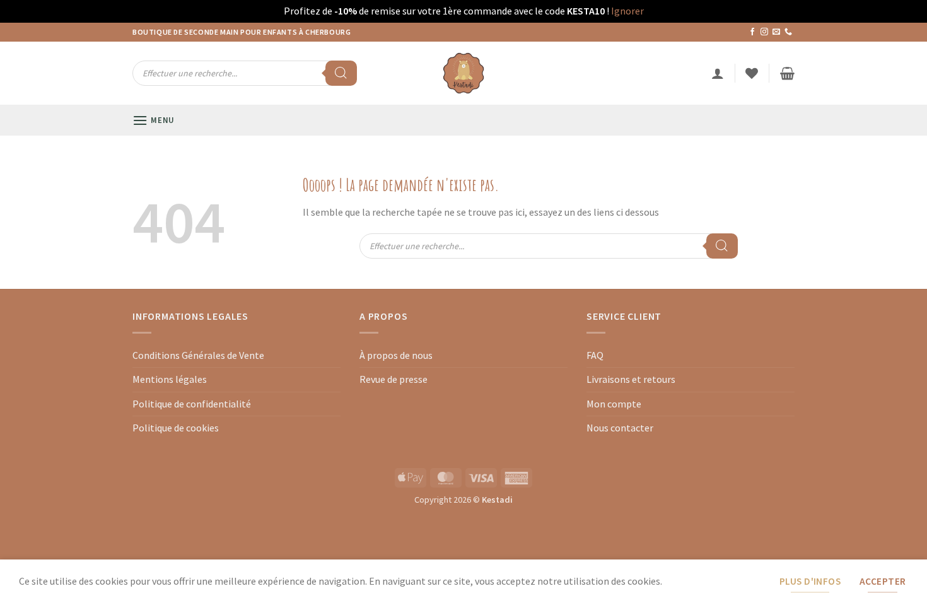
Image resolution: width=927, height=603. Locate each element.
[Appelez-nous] (788, 32)
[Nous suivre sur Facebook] (752, 32)
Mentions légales (169, 379)
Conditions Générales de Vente (198, 355)
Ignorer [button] (627, 10)
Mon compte (613, 403)
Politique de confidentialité (191, 403)
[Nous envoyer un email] (776, 32)
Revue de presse (393, 379)
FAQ (594, 355)
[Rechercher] (341, 73)
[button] (717, 73)
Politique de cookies (175, 427)
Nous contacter (619, 427)
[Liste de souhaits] (751, 73)
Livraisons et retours (630, 379)
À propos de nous (396, 355)
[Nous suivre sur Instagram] (764, 32)
